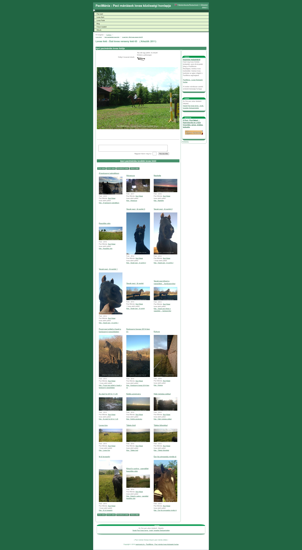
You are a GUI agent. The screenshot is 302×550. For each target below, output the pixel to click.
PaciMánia (108, 35)
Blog (98, 23)
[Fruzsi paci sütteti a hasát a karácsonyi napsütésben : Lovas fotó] (110, 376)
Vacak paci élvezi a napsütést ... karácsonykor (164, 282)
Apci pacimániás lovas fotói (112, 37)
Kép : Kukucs (158, 385)
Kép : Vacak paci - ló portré (135, 308)
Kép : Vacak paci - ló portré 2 (163, 263)
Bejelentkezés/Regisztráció (188, 5)
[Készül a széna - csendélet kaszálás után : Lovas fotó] (138, 487)
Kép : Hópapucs (131, 200)
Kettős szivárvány (133, 393)
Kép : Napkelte (159, 200)
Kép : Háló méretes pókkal (163, 419)
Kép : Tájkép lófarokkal (161, 450)
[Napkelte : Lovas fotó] (165, 191)
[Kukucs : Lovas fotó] (165, 376)
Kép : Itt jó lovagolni (105, 510)
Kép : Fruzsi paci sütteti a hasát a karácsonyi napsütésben (110, 386)
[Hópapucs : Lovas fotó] (138, 191)
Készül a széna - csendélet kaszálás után (137, 469)
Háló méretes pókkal (162, 393)
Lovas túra (103, 425)
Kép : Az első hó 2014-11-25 (108, 419)
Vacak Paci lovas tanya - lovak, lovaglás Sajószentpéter (193, 107)
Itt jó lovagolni (104, 456)
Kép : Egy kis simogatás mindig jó (165, 510)
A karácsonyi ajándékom (109, 173)
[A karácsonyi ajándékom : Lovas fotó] (110, 194)
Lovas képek (99, 37)
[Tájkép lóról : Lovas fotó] (138, 441)
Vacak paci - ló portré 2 (163, 209)
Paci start (100, 14)
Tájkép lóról (131, 425)
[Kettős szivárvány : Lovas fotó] (138, 410)
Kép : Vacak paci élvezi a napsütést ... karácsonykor (162, 309)
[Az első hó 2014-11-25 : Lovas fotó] (110, 410)
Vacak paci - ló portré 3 (135, 209)
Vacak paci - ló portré (135, 283)
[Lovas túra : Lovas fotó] (110, 441)
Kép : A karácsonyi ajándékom (109, 203)
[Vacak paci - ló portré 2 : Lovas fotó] (165, 254)
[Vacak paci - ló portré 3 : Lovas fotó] (138, 254)
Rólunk (99, 30)
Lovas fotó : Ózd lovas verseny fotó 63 (132, 37)
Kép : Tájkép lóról (132, 450)
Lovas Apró (100, 17)
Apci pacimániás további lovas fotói (138, 160)
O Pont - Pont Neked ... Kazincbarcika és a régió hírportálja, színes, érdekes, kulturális (193, 123)
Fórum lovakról (102, 27)
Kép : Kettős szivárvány (134, 419)
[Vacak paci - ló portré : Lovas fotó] (138, 299)
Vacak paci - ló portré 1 (108, 269)
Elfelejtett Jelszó (204, 6)
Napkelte (157, 175)
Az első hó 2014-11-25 (108, 393)
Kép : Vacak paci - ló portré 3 (136, 263)
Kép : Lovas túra (104, 450)
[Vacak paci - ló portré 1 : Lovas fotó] (110, 314)
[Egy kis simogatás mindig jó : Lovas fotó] (165, 501)
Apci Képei (111, 198)
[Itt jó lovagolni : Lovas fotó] (110, 501)
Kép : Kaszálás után (105, 248)
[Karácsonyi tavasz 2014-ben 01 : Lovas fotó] (138, 376)
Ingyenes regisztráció (191, 59)
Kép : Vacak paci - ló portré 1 (108, 323)
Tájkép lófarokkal (161, 425)
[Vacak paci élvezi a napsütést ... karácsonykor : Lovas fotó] (165, 299)
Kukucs (157, 331)
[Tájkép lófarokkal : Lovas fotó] (165, 441)
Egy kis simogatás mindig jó (165, 456)
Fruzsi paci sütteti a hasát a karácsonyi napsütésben (110, 330)
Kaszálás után (105, 223)
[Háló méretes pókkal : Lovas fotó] (165, 410)
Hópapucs (130, 175)
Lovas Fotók (101, 20)
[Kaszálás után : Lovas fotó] (110, 239)
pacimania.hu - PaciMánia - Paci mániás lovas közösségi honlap (157, 544)
